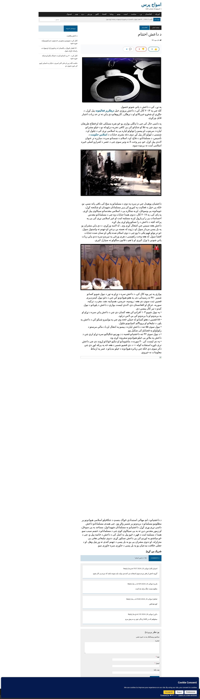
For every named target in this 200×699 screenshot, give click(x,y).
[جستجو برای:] (50, 19)
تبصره (157, 641)
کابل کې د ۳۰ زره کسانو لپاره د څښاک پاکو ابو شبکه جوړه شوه (60, 57)
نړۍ (140, 14)
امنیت (126, 14)
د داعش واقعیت (72, 36)
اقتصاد (104, 14)
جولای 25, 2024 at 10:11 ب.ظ (143, 584)
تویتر (76, 14)
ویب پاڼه (156, 670)
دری (82, 14)
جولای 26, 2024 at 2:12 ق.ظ (143, 614)
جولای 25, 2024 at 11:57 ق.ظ (138, 568)
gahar (155, 599)
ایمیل (157, 663)
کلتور (97, 14)
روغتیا (112, 14)
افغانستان (148, 14)
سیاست (133, 14)
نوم (158, 657)
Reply (125, 568)
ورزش (89, 14)
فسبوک (69, 14)
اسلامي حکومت (98, 134)
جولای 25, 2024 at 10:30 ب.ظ (141, 599)
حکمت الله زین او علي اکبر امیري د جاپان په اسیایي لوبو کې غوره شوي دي (58, 64)
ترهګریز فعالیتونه (105, 110)
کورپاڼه (157, 14)
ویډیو (118, 14)
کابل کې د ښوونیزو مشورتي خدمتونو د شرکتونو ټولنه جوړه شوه (60, 42)
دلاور (155, 614)
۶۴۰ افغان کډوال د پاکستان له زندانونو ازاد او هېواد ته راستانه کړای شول (59, 49)
